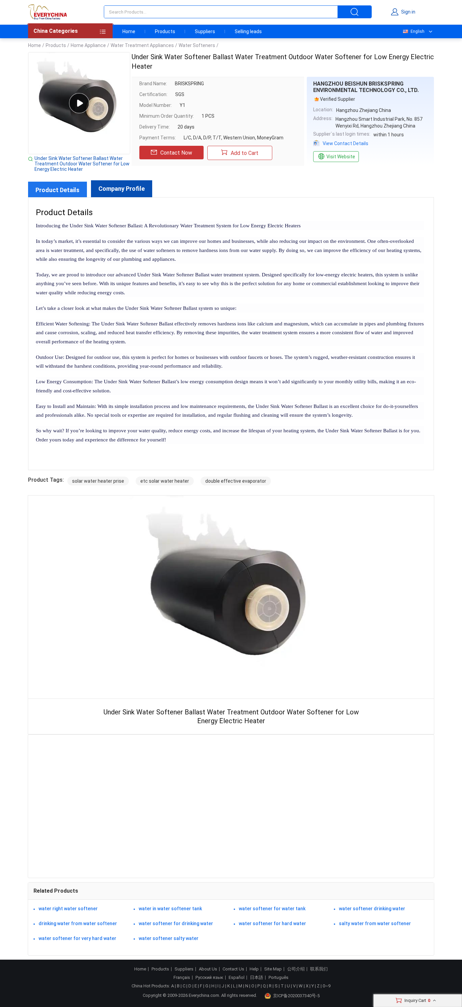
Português (278, 978)
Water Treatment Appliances (142, 45)
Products (165, 31)
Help (254, 969)
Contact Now (176, 153)
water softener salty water (169, 938)
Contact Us (233, 969)
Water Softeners (197, 45)
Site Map (273, 969)
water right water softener (68, 908)
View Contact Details (345, 143)
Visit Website (340, 156)
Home (128, 31)
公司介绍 (296, 969)
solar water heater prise (98, 481)
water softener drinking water (372, 908)
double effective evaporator (235, 481)
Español (237, 978)
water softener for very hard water (77, 938)
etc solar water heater (164, 481)
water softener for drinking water (176, 923)
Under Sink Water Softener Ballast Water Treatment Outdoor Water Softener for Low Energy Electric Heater (82, 164)
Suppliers (205, 31)
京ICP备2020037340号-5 (296, 995)
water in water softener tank (170, 908)
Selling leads (248, 31)
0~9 (326, 985)
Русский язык (209, 978)
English (417, 31)
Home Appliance (88, 45)
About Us (208, 969)
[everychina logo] (47, 12)
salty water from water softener (375, 923)
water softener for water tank (272, 908)
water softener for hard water (272, 923)
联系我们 (319, 969)
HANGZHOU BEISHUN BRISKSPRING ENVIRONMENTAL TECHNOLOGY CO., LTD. (366, 87)
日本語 (256, 978)
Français (182, 978)
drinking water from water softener (78, 923)
